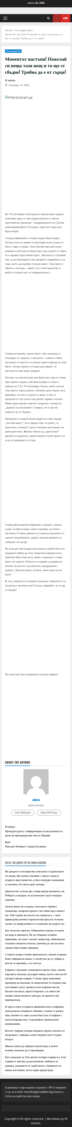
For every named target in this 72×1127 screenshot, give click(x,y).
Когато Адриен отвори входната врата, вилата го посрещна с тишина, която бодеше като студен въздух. (35, 1034)
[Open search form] (48, 18)
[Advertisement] (36, 173)
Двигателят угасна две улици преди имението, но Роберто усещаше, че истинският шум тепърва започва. (34, 895)
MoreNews (53, 1119)
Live (65, 18)
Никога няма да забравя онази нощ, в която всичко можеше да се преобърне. (31, 1048)
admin (11, 80)
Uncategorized (13, 51)
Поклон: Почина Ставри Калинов (25, 844)
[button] (5, 18)
